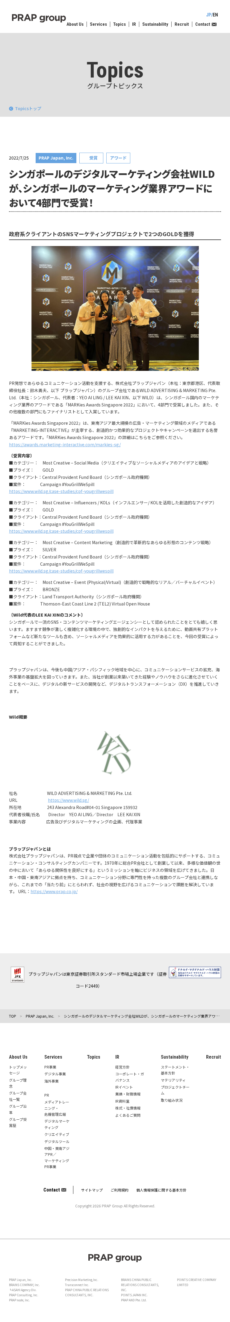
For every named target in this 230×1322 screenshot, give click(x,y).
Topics (119, 24)
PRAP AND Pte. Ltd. (134, 1300)
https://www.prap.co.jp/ (54, 891)
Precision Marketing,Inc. (81, 1279)
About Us (75, 24)
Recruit (182, 24)
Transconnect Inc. (77, 1284)
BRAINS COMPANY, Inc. (24, 1284)
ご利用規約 (119, 1189)
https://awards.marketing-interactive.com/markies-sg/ (65, 444)
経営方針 (122, 1066)
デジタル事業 (55, 1073)
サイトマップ (92, 1189)
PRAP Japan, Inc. (20, 1279)
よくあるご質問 (127, 1115)
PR (46, 1095)
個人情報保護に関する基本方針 (161, 1189)
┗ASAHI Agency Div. (23, 1290)
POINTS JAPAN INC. (134, 1295)
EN (215, 15)
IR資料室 (122, 1101)
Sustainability (155, 24)
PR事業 (50, 1066)
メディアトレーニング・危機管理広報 (56, 1108)
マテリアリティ (173, 1080)
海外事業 (51, 1080)
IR (134, 24)
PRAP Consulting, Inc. (23, 1295)
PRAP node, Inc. (19, 1300)
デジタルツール (56, 1141)
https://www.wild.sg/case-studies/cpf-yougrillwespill (61, 491)
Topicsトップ (28, 108)
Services (98, 24)
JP (208, 15)
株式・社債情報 (127, 1107)
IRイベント (124, 1086)
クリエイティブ (56, 1134)
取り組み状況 (171, 1100)
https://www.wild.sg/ (68, 800)
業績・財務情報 (127, 1093)
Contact (202, 24)
